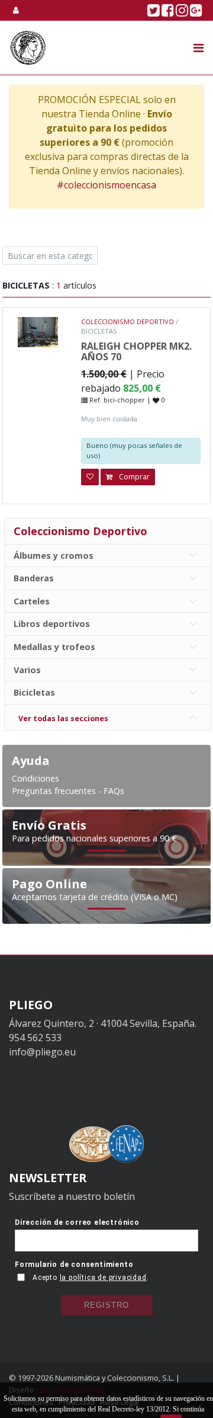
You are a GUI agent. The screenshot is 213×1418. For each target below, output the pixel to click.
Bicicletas (35, 692)
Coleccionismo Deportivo (80, 531)
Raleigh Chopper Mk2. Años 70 (136, 351)
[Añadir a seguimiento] (90, 477)
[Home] (28, 48)
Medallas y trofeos (56, 646)
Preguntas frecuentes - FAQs (68, 790)
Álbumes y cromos (55, 555)
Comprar (133, 477)
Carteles (33, 601)
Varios (28, 670)
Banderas (35, 578)
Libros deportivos (53, 623)
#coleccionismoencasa (106, 184)
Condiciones (35, 778)
